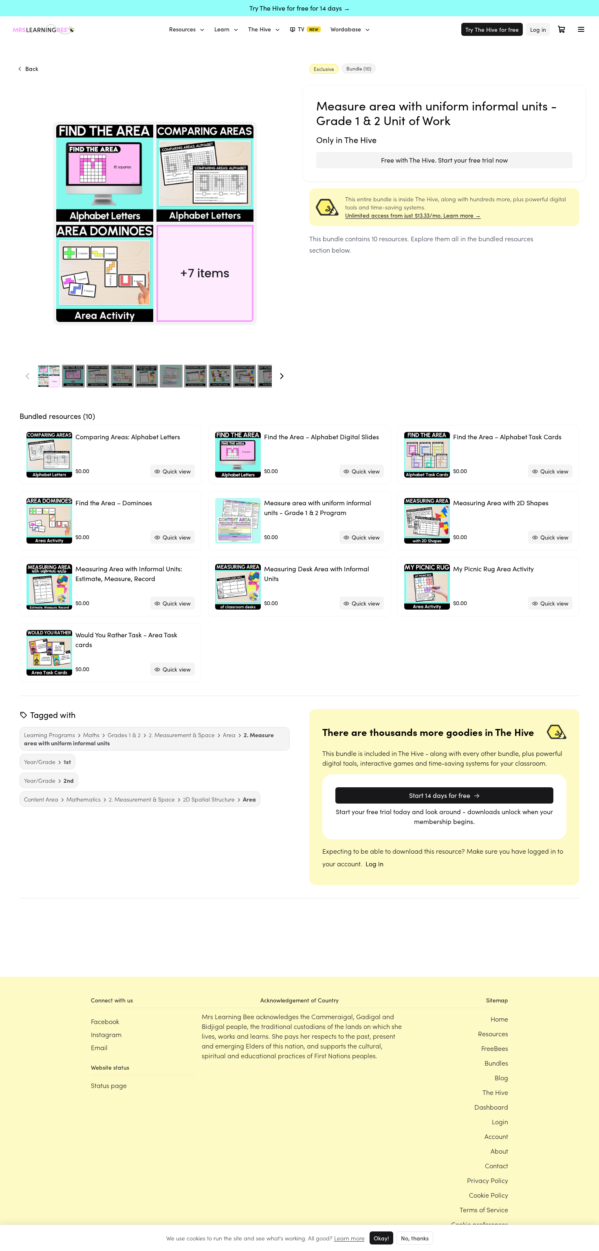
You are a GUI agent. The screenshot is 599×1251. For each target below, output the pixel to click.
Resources (182, 29)
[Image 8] (220, 376)
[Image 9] (244, 376)
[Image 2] (73, 376)
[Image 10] (269, 376)
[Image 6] (171, 376)
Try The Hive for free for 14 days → (299, 8)
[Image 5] (146, 376)
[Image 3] (97, 376)
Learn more (349, 1238)
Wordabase (345, 29)
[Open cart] (561, 29)
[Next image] (281, 376)
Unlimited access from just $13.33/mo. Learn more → (413, 215)
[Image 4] (122, 376)
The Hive (259, 29)
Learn (221, 29)
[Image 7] (195, 376)
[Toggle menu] (581, 29)
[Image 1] (48, 376)
